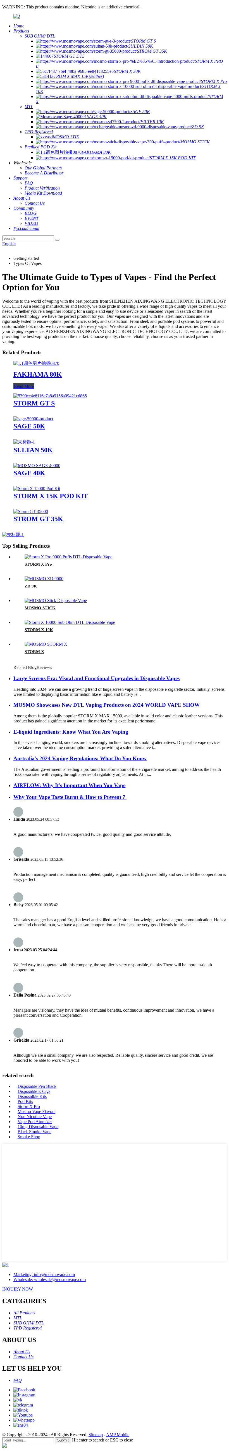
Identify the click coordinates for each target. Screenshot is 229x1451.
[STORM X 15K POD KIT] (36, 488)
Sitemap (96, 1434)
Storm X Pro (29, 1106)
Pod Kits (25, 1101)
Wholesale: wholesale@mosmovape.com (49, 1279)
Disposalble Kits (32, 1096)
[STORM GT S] (50, 395)
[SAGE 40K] (36, 465)
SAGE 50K (29, 426)
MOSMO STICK (40, 608)
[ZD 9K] (44, 578)
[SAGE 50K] (33, 418)
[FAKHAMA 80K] (36, 363)
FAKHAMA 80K (37, 374)
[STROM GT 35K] (30, 511)
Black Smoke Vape (34, 1131)
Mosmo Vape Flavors (36, 1111)
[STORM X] (46, 644)
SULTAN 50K (33, 450)
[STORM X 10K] (70, 622)
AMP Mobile (117, 1434)
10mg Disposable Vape (38, 1126)
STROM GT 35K (38, 518)
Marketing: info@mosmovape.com (44, 1274)
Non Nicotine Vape (35, 1116)
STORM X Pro (38, 564)
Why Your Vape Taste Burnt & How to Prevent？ (70, 797)
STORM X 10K (39, 629)
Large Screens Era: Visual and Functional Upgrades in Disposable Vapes (96, 678)
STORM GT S (34, 403)
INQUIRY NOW (17, 1289)
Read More (24, 386)
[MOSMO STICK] (56, 600)
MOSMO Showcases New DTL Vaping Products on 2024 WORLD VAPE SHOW (106, 705)
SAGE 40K (29, 473)
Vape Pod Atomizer (35, 1121)
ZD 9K (31, 586)
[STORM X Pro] (68, 556)
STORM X (34, 651)
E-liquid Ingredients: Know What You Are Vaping (70, 732)
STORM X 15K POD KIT (50, 496)
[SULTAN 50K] (24, 442)
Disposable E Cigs (34, 1091)
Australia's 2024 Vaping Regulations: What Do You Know (80, 758)
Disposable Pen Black (37, 1086)
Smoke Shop (29, 1136)
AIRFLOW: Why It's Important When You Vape (69, 785)
